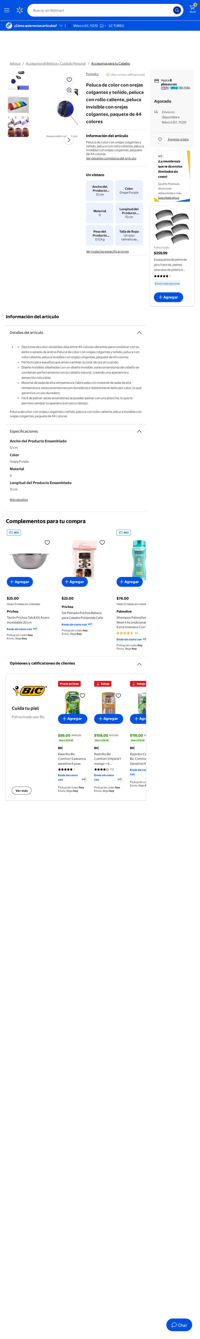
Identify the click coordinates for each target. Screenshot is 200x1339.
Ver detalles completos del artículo (111, 158)
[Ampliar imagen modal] (69, 90)
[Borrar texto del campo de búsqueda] (171, 10)
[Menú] (8, 10)
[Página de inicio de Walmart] (19, 10)
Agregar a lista (178, 139)
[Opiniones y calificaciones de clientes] (139, 662)
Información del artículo (32, 316)
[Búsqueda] (177, 10)
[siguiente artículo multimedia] (68, 140)
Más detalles (19, 500)
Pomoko (92, 74)
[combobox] (105, 10)
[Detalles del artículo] (139, 333)
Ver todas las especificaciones (107, 251)
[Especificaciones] (139, 431)
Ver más (184, 87)
